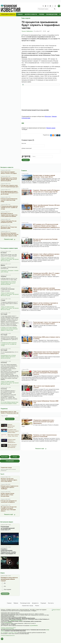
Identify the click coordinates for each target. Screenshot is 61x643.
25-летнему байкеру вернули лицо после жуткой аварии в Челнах (9, 403)
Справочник (27, 605)
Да (5, 583)
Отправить (26, 160)
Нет (5, 586)
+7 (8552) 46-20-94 (14, 620)
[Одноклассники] (53, 135)
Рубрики (41, 14)
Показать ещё (8, 239)
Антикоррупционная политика (7, 628)
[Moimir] (52, 6)
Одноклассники (26, 118)
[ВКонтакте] (51, 135)
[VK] (43, 6)
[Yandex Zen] (45, 6)
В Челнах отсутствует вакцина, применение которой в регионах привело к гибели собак (9, 329)
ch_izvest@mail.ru (8, 622)
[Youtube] (50, 6)
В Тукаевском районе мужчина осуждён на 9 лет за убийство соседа (9, 344)
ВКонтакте (48, 116)
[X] (57, 135)
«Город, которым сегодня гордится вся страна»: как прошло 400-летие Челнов (10, 259)
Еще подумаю (7, 589)
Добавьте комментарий (27, 148)
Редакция (43, 603)
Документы (35, 603)
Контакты (51, 603)
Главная (9, 603)
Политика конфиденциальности (8, 635)
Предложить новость (8, 14)
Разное (37, 605)
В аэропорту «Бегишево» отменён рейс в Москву (9, 271)
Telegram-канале (50, 128)
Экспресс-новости (31, 14)
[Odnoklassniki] (48, 6)
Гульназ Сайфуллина (27, 31)
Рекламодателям (51, 14)
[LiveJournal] (59, 135)
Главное (20, 14)
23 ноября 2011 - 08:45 (40, 31)
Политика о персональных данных (8, 627)
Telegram (54, 116)
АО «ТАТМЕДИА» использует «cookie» (9, 632)
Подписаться (9, 419)
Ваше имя (24, 143)
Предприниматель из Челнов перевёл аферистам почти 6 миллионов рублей (8, 283)
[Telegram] (55, 6)
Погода (15, 456)
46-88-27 (20, 620)
